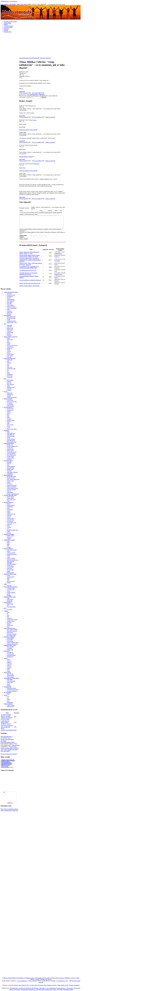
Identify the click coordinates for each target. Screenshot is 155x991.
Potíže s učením (10, 332)
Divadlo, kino (9, 601)
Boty (8, 605)
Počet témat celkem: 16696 (7, 742)
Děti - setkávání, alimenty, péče (13, 479)
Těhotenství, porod (10, 387)
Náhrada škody (10, 492)
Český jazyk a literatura (12, 549)
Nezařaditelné (10, 679)
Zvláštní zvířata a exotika (12, 619)
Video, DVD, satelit (22, 4)
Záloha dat (9, 515)
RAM (8, 508)
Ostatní (8, 671)
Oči (7, 371)
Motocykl (9, 463)
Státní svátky (9, 663)
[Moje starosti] (41, 19)
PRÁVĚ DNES (7, 651)
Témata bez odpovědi (45, 58)
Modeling (9, 582)
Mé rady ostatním (10, 675)
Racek (56, 281)
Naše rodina (9, 303)
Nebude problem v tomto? (26, 156)
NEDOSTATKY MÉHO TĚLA (10, 358)
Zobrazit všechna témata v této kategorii (29, 285)
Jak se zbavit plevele (11, 453)
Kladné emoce (10, 392)
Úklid (8, 423)
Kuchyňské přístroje (11, 440)
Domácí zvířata (10, 625)
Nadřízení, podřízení (11, 592)
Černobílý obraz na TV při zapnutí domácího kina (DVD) (28, 273)
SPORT (5, 584)
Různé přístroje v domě (11, 441)
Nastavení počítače (10, 519)
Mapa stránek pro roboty (50, 985)
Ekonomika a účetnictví (11, 563)
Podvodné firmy (10, 641)
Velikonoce (9, 662)
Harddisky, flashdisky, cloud (12, 529)
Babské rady (9, 348)
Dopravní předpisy (10, 467)
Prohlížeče (9, 527)
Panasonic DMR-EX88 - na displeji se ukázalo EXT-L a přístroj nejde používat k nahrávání (30, 260)
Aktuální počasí (10, 702)
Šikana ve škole (10, 329)
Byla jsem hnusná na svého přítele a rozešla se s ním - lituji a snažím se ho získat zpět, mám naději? (10, 749)
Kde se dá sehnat (10, 646)
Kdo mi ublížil (10, 639)
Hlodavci (9, 623)
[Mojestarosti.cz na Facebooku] (9, 1)
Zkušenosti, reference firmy (12, 643)
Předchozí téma (34, 94)
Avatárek (57, 260)
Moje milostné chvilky (11, 318)
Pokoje (8, 417)
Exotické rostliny (10, 449)
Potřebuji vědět (10, 649)
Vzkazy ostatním (10, 676)
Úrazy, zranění (10, 355)
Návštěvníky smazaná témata (13, 689)
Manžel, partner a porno (12, 322)
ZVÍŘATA (6, 610)
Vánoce (8, 659)
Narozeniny (9, 666)
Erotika (8, 319)
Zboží (8, 578)
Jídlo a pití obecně (10, 405)
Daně (8, 545)
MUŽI (5, 608)
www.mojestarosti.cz (22, 981)
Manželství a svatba (11, 294)
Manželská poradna (68, 989)
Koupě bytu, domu (10, 420)
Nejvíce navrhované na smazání (9, 754)
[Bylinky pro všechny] (46, 979)
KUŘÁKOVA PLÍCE (5, 761)
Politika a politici (10, 535)
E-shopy (8, 575)
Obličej (8, 372)
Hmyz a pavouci (10, 424)
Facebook (9, 532)
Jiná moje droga (10, 346)
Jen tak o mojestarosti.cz (12, 691)
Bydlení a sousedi (10, 480)
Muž (56, 210)
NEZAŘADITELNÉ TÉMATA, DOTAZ (11, 678)
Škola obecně (9, 568)
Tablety (8, 531)
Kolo (8, 464)
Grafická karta (10, 509)
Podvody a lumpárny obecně (12, 642)
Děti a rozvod (9, 302)
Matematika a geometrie (12, 554)
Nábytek (8, 421)
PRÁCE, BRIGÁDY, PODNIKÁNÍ (10, 586)
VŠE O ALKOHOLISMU (6, 762)
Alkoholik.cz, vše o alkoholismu (47, 988)
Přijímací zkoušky (10, 572)
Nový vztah (9, 293)
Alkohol (8, 343)
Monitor (8, 511)
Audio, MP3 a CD (10, 434)
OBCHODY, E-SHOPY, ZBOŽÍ (10, 574)
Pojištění (8, 547)
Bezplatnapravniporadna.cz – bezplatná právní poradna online (37, 989)
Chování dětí (9, 325)
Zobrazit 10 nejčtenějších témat (8, 730)
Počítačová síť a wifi (11, 513)
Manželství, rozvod (11, 477)
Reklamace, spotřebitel (11, 486)
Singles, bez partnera (11, 306)
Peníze (8, 541)
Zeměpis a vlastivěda (11, 552)
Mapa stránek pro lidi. (63, 985)
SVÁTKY (6, 658)
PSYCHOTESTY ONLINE (6, 764)
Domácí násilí (9, 312)
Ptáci (8, 615)
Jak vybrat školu (10, 569)
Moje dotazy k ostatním (11, 633)
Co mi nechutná (10, 404)
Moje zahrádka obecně (11, 454)
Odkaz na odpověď (50, 117)
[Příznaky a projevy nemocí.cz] (72, 978)
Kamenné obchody (10, 576)
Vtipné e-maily (10, 682)
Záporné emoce (10, 394)
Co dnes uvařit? (10, 400)
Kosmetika (9, 381)
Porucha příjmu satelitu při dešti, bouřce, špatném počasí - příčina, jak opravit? (29, 256)
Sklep (8, 415)
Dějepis (8, 551)
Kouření (8, 342)
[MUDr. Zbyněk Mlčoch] (9, 978)
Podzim (8, 699)
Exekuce (8, 482)
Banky (8, 544)
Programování (10, 521)
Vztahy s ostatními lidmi (12, 308)
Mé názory (9, 537)
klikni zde (9, 802)
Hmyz (8, 626)
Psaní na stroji (10, 565)
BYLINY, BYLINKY (5, 767)
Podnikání (9, 595)
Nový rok (9, 660)
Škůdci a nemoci (10, 450)
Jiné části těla (9, 375)
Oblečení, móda (10, 603)
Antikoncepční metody (11, 320)
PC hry (8, 525)
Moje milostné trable (11, 316)
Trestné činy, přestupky (11, 489)
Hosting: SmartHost (74, 985)
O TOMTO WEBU (7, 686)
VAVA (56, 256)
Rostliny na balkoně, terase (12, 446)
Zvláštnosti (9, 362)
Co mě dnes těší (10, 652)
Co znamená (9, 648)
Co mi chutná (9, 402)
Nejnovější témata (23, 58)
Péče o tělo (9, 382)
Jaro (8, 696)
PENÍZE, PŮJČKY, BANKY (9, 539)
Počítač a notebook (11, 505)
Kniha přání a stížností (11, 688)
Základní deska (10, 506)
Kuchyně (9, 411)
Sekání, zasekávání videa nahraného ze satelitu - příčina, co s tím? (29, 252)
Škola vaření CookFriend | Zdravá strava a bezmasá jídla (9, 809)
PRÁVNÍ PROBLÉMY (8, 475)
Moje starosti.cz (5, 4)
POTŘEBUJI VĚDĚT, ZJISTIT (10, 645)
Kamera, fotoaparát (11, 439)
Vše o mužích (9, 609)
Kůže (8, 365)
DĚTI (5, 323)
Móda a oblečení (10, 380)
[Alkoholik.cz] (20, 978)
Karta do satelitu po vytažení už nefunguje (30, 280)
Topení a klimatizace (11, 433)
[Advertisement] (41, 45)
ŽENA (5, 378)
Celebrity (9, 538)
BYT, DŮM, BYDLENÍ (8, 407)
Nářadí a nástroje (10, 456)
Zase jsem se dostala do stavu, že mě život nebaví (7, 727)
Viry (8, 528)
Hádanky (9, 685)
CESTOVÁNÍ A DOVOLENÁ (9, 628)
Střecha (8, 426)
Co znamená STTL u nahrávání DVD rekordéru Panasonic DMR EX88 (29, 267)
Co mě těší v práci (10, 589)
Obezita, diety (10, 359)
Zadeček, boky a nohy (11, 368)
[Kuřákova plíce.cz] (30, 978)
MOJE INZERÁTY (7, 692)
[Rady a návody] (34, 979)
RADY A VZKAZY (7, 672)
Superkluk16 (58, 253)
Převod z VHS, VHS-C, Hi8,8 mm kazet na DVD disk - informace (30, 264)
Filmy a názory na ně (11, 499)
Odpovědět (22, 91)
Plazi (8, 616)
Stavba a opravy (10, 408)
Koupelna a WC (10, 410)
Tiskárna (9, 512)
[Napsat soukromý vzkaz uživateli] (28, 129)
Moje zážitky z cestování (12, 631)
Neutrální (9, 395)
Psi (7, 613)
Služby (8, 579)
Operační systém (10, 518)
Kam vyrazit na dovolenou (12, 629)
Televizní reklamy (10, 498)
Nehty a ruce (9, 367)
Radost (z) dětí (10, 328)
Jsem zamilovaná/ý (11, 299)
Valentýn (9, 665)
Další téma (41, 94)
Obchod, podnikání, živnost (12, 488)
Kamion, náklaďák (11, 466)
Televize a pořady (10, 496)
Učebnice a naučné (10, 705)
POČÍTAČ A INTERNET (8, 502)
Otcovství (9, 490)
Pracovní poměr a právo (12, 485)
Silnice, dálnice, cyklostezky (12, 472)
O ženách (9, 390)
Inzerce (8, 693)
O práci (8, 591)
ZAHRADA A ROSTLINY (9, 443)
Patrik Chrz (36, 163)
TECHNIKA (12, 4)
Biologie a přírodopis (11, 558)
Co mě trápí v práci (11, 588)
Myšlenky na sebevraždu (12, 397)
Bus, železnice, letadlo (11, 635)
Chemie (8, 555)
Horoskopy (9, 313)
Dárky (8, 669)
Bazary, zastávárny (11, 581)
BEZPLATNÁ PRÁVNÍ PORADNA (8, 760)
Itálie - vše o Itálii (57, 989)
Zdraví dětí (9, 326)
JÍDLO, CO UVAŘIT (8, 398)
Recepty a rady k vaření (12, 401)
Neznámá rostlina (10, 457)
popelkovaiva (58, 274)
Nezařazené (9, 310)
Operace (8, 352)
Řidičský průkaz (10, 469)
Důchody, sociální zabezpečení (13, 493)
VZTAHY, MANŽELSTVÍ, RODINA (11, 292)
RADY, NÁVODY (4, 766)
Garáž (8, 427)
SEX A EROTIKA (7, 315)
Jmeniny (8, 668)
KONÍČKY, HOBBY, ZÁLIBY (10, 596)
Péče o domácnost (10, 384)
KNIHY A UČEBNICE (8, 703)
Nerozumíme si (10, 296)
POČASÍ (5, 695)
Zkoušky (8, 571)
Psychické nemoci (10, 354)
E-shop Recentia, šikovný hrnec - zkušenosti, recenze (6, 722)
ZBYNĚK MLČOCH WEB (6, 763)
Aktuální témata (10, 656)
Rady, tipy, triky (10, 673)
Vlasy (8, 364)
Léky (8, 341)
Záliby (8, 598)
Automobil (9, 462)
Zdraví (8, 338)
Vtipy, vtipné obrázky (11, 681)
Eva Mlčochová (61, 981)
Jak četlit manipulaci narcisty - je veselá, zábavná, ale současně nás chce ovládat (6, 717)
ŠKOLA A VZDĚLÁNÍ (8, 548)
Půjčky (8, 542)
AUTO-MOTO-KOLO (8, 460)
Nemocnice (9, 357)
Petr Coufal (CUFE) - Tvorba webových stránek (31, 985)
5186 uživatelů (15, 745)
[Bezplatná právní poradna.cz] (43, 978)
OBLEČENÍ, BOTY (7, 602)
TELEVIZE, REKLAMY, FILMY (10, 495)
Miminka (9, 333)
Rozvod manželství (10, 300)
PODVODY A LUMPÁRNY (9, 636)
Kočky (8, 612)
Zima (8, 700)
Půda (8, 414)
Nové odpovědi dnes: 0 (7, 736)
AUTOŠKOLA (10, 473)
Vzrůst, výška (9, 377)
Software (9, 516)
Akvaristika (9, 618)
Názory (8, 683)
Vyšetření (9, 351)
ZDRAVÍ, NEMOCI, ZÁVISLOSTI (10, 336)
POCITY (5, 391)
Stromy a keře (10, 447)
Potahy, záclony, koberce (12, 429)
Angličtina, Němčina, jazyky (12, 560)
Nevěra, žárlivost (10, 305)
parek (35, 120)
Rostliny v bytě (10, 444)
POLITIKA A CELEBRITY (9, 534)
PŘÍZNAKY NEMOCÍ (5, 765)
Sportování (9, 585)
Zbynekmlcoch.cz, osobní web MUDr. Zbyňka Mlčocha (24, 988)
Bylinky (8, 349)
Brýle (8, 361)
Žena (61, 210)
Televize (8, 437)
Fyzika (8, 557)
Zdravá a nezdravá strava (12, 345)
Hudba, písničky (10, 599)
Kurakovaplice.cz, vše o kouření (65, 988)
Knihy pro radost (10, 706)
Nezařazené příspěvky (11, 655)
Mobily (8, 431)
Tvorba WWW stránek (11, 522)
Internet (8, 503)
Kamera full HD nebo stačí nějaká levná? (29, 283)
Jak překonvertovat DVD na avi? (27, 270)
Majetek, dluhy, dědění (11, 476)
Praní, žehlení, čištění (11, 606)
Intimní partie (10, 374)
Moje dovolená (10, 632)
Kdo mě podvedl (10, 638)
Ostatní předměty (10, 566)
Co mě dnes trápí (10, 653)
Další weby (15, 810)
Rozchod (8, 297)
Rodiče (8, 309)
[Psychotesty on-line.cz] (58, 978)
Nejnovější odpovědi (34, 58)
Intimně (8, 385)
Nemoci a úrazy (10, 339)
